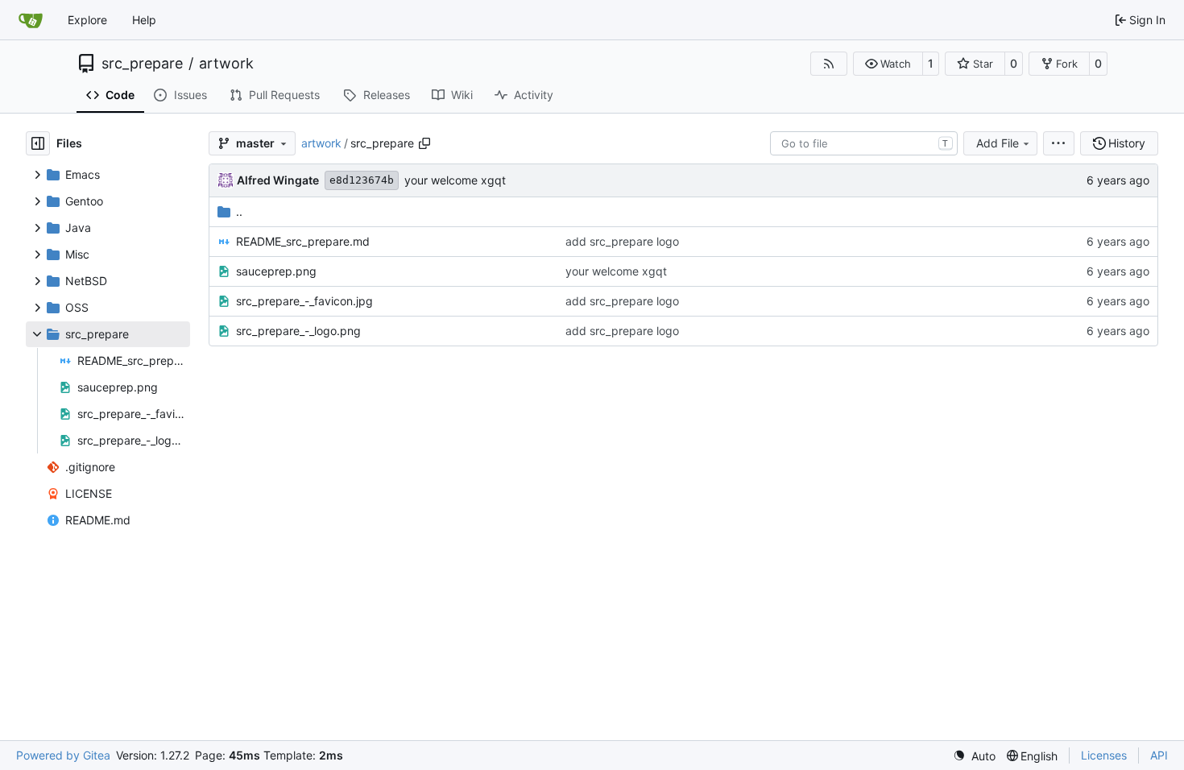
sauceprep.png (276, 271)
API (1159, 755)
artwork (226, 64)
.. (239, 211)
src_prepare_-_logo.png (298, 330)
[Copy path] (424, 143)
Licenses (1104, 755)
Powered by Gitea (63, 755)
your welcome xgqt (455, 180)
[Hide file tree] (38, 143)
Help (144, 20)
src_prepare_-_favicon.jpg (304, 301)
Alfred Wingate (278, 180)
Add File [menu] (997, 143)
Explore (87, 20)
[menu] (1058, 143)
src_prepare (142, 64)
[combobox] (864, 143)
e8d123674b (361, 180)
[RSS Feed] (828, 64)
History (1126, 143)
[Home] (30, 20)
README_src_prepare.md (303, 241)
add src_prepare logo (622, 241)
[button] (888, 64)
